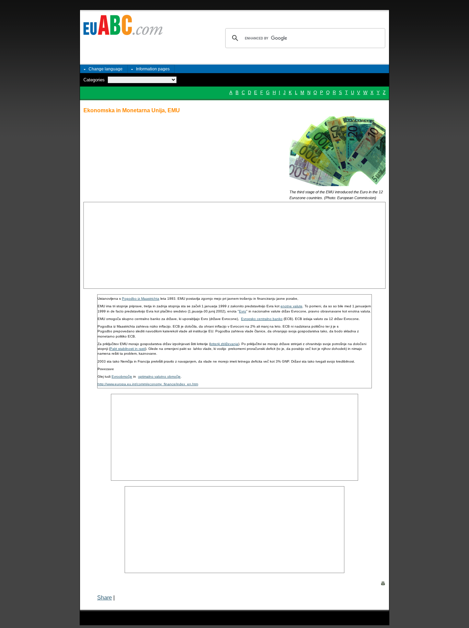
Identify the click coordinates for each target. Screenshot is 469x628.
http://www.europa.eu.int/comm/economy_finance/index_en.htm (148, 384)
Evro (242, 311)
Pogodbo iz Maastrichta (140, 298)
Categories (94, 79)
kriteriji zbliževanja (224, 344)
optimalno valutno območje (159, 376)
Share (104, 598)
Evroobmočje (122, 376)
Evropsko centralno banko (262, 319)
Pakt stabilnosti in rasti (127, 349)
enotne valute (291, 306)
